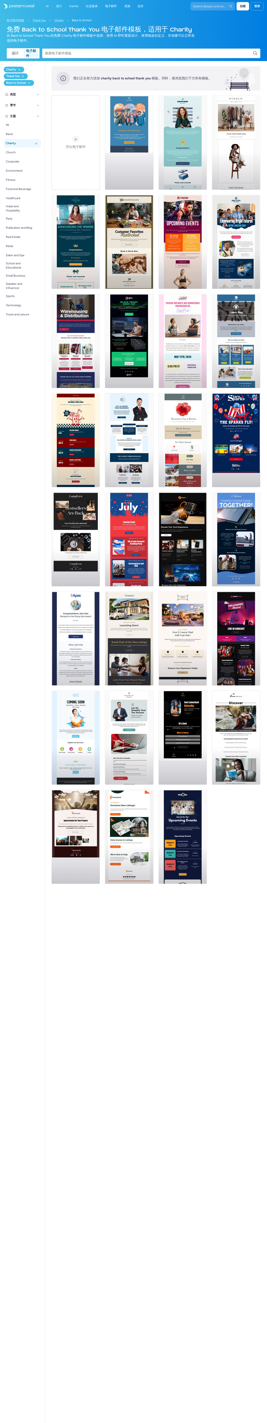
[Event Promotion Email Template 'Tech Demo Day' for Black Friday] (129, 341)
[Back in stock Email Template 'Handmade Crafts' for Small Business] (76, 539)
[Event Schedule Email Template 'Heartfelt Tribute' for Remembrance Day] (183, 440)
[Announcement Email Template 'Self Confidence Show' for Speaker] (183, 738)
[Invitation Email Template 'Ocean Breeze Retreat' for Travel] (236, 738)
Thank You (39, 20)
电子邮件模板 (15, 20)
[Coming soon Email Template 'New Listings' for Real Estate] (129, 638)
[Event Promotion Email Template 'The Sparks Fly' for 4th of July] (236, 440)
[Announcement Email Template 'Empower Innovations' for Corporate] (183, 143)
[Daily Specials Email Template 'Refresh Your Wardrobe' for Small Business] (236, 143)
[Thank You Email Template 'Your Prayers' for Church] (76, 837)
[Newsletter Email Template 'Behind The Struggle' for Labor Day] (236, 341)
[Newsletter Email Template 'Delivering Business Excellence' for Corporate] (129, 440)
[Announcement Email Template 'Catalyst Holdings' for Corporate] (76, 242)
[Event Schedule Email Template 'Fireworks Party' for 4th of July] (129, 539)
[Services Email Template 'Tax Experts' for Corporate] (129, 738)
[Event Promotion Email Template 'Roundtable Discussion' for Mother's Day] (183, 341)
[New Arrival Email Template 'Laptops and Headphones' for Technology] (183, 539)
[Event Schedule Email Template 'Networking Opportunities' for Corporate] (183, 837)
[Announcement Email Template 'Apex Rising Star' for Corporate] (76, 638)
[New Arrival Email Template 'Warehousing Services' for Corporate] (76, 341)
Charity (59, 20)
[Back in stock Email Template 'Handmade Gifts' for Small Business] (129, 242)
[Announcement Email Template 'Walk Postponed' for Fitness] (129, 143)
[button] (38, 94)
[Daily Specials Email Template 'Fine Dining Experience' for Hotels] (183, 638)
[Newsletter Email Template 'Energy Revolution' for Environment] (236, 539)
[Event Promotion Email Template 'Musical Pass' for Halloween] (236, 638)
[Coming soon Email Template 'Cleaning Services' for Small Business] (76, 738)
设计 (15, 53)
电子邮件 (31, 53)
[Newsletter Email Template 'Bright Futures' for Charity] (236, 242)
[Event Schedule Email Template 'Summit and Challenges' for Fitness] (183, 242)
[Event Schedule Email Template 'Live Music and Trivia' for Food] (76, 440)
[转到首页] (17, 6)
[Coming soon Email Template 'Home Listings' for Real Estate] (129, 837)
